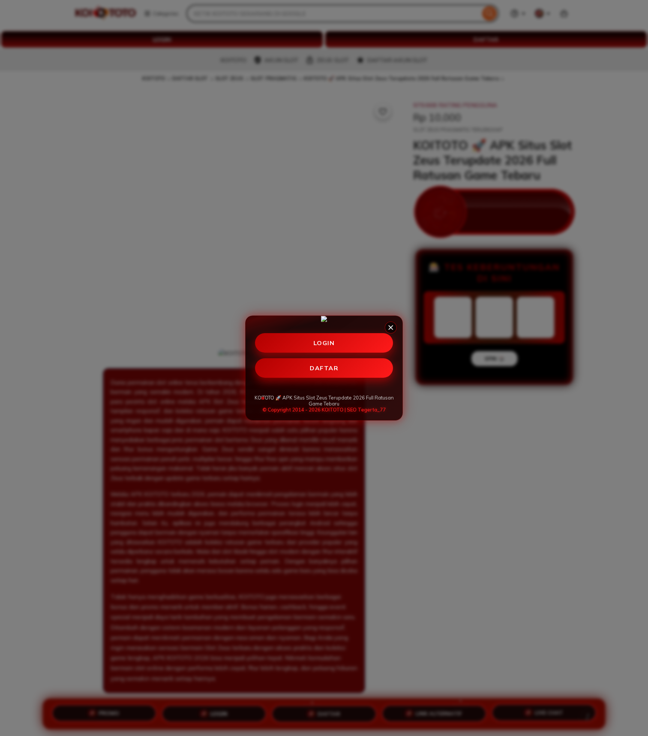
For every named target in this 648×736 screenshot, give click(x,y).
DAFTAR (324, 368)
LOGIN (324, 343)
